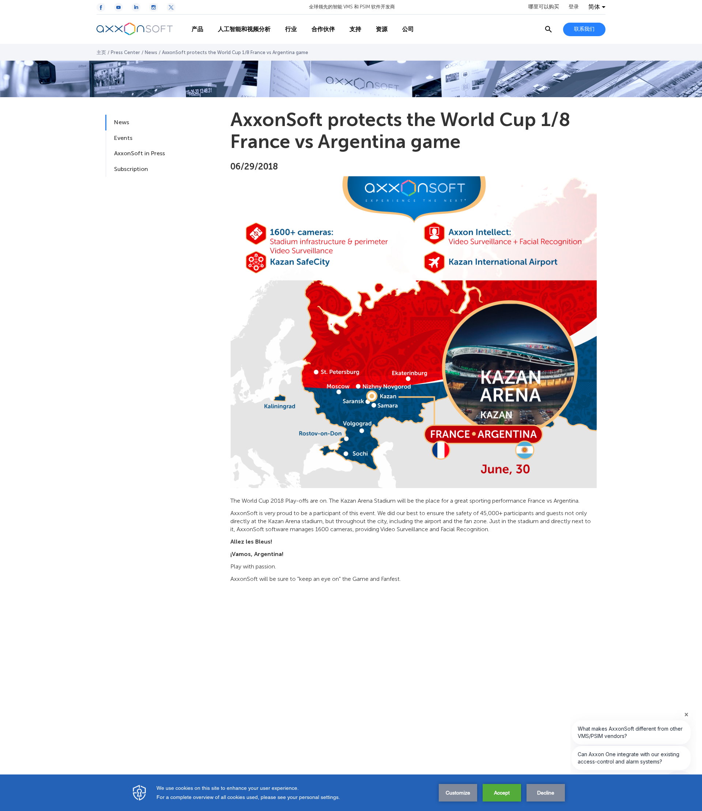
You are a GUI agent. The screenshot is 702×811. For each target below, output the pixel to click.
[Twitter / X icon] (171, 7)
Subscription (131, 168)
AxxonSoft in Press (139, 153)
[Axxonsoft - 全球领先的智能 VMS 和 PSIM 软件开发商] (140, 29)
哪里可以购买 (543, 7)
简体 (594, 7)
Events (123, 137)
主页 (101, 52)
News (151, 52)
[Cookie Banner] (351, 792)
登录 (574, 7)
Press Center (125, 52)
